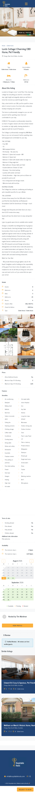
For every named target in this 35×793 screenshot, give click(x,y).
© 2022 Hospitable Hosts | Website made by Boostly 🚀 (17, 783)
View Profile (17, 625)
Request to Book (25, 789)
